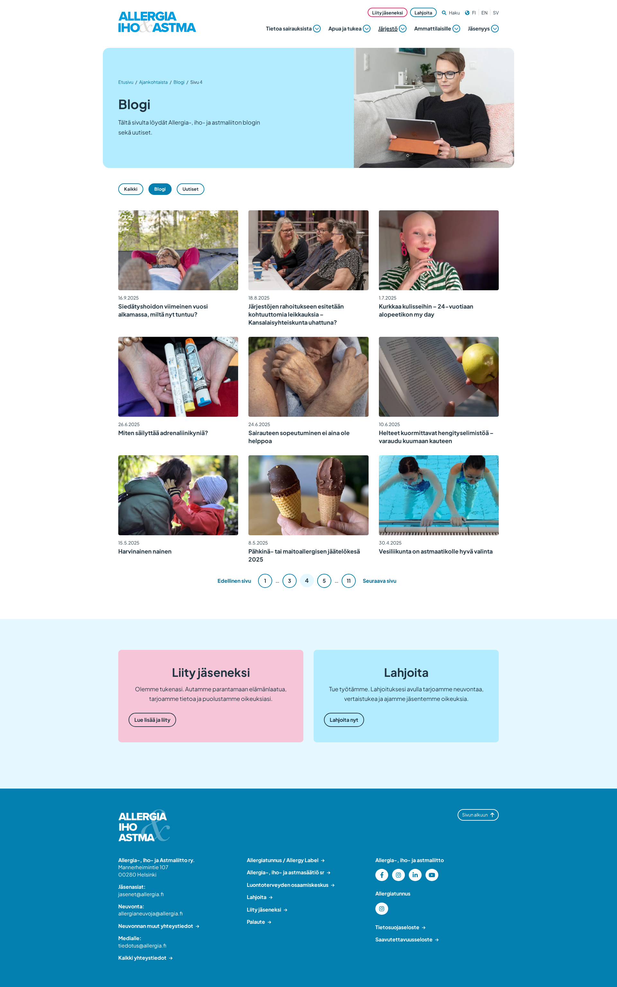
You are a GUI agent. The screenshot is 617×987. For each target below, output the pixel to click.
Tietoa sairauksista (289, 28)
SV (496, 12)
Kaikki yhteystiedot (142, 957)
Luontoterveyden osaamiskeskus (287, 884)
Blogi (179, 82)
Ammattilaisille (432, 28)
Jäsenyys (479, 28)
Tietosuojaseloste (397, 927)
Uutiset (191, 189)
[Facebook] (381, 875)
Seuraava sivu (379, 580)
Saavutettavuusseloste (404, 939)
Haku (454, 12)
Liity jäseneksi (387, 12)
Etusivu (125, 82)
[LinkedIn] (415, 875)
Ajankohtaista (153, 82)
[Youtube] (431, 875)
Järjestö (388, 28)
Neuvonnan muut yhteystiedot (155, 925)
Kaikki (131, 189)
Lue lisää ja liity (152, 719)
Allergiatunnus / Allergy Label (282, 860)
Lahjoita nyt (344, 719)
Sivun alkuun (475, 814)
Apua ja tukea (345, 28)
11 (349, 580)
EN (484, 12)
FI (474, 12)
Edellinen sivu (234, 580)
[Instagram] (398, 875)
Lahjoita (423, 12)
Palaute (256, 921)
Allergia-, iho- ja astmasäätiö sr (285, 872)
